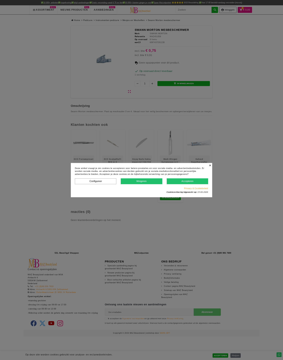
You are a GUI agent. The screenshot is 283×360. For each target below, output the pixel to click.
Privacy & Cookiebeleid (196, 188)
